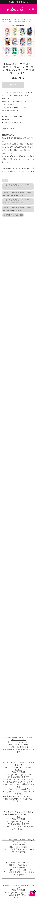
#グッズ (5, 180)
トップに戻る (6, 19)
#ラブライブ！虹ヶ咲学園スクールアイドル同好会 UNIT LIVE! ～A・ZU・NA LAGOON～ (17, 186)
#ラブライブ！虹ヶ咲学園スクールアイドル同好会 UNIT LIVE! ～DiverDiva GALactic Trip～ (17, 194)
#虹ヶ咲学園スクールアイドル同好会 (13, 215)
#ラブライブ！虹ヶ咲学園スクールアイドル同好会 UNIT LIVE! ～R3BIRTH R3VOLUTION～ (17, 201)
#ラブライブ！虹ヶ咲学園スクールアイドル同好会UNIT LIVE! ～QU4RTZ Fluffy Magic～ (17, 209)
